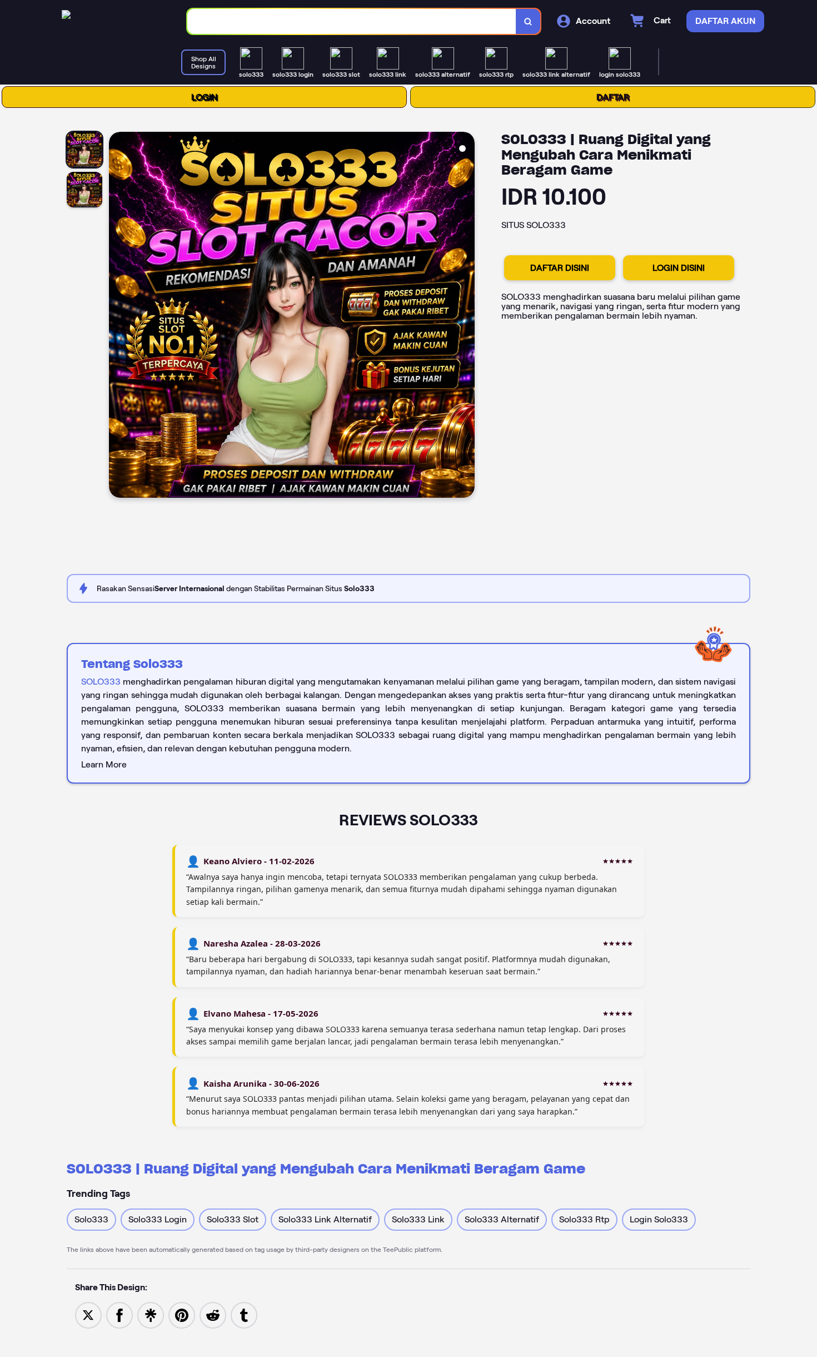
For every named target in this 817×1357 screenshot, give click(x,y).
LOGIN (204, 97)
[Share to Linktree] (150, 1314)
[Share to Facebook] (119, 1314)
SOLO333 (101, 681)
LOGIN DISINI (678, 268)
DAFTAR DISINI (559, 268)
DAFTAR (612, 97)
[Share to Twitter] (88, 1314)
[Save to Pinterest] (181, 1314)
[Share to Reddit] (213, 1314)
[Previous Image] (118, 316)
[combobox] (351, 21)
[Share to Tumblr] (244, 1314)
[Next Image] (466, 316)
